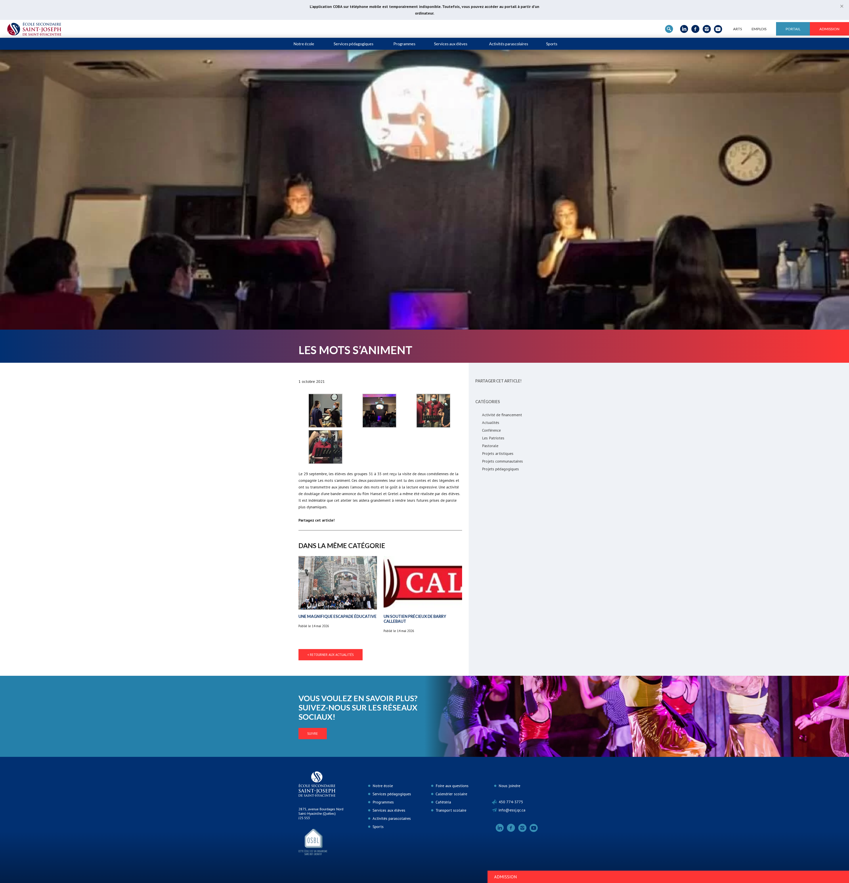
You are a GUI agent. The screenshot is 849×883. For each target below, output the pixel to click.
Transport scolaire (451, 810)
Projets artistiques (497, 453)
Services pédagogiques (353, 43)
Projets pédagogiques (500, 468)
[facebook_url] (695, 28)
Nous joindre (509, 785)
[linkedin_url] (684, 28)
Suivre (312, 733)
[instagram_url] (706, 28)
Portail (793, 29)
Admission (829, 29)
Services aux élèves (450, 43)
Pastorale (490, 445)
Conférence (491, 430)
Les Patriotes (493, 438)
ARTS (737, 29)
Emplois (759, 29)
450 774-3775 (511, 801)
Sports (551, 43)
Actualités (490, 422)
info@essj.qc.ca (512, 810)
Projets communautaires (502, 461)
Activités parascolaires (508, 43)
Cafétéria (443, 802)
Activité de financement (502, 414)
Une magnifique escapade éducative (337, 616)
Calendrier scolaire (451, 793)
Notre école (303, 43)
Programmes (404, 43)
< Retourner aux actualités (330, 655)
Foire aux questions (452, 785)
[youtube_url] (718, 28)
